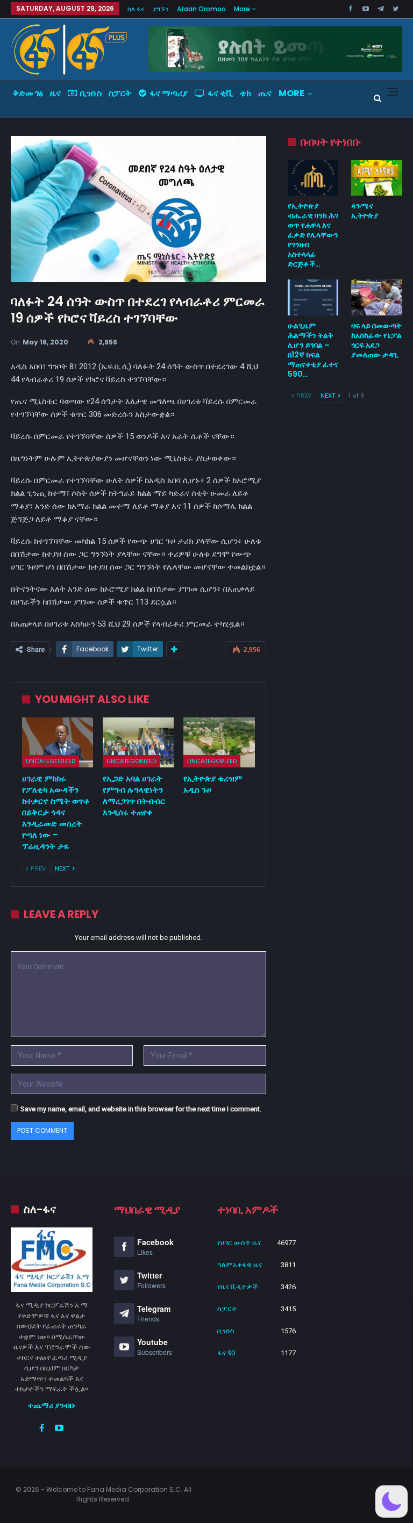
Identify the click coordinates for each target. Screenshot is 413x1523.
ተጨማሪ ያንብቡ (52, 1405)
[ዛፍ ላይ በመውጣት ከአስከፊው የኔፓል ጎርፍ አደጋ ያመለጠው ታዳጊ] (376, 297)
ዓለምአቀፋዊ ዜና (239, 1265)
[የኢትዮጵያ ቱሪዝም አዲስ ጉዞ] (218, 742)
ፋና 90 (226, 1353)
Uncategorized (50, 761)
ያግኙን (161, 8)
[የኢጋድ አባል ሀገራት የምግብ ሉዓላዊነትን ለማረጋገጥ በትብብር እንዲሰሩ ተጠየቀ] (138, 742)
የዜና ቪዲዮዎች (237, 1287)
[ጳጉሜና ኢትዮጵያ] (376, 178)
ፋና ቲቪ (220, 93)
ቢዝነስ (91, 93)
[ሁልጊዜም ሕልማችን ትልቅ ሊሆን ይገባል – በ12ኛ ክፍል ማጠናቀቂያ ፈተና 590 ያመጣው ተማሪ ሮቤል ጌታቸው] (313, 297)
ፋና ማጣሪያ (168, 93)
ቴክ (245, 93)
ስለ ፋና (136, 8)
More (243, 8)
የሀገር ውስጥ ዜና (239, 1243)
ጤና (265, 93)
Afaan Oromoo (201, 8)
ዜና (55, 93)
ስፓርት (120, 93)
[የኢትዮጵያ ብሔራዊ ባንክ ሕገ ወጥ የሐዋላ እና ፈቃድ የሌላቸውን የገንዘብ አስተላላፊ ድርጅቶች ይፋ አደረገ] (313, 178)
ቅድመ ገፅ (28, 93)
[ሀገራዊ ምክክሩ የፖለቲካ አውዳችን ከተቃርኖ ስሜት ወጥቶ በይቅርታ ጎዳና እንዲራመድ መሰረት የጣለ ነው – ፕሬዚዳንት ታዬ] (57, 742)
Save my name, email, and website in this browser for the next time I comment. (140, 1109)
